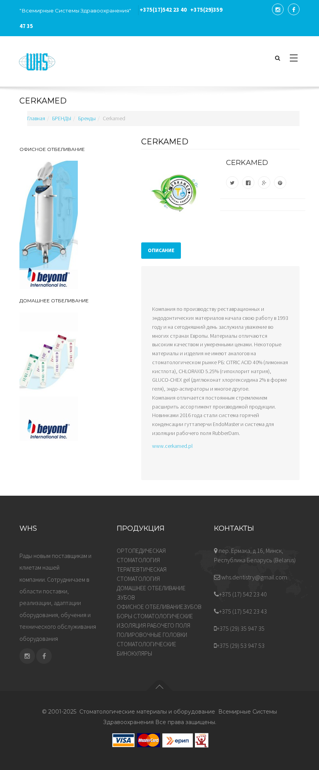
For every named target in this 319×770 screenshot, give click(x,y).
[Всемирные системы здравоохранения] (37, 61)
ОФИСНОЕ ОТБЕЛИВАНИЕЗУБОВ (159, 606)
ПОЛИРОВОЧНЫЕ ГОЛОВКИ (152, 634)
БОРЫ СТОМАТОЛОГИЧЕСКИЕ (155, 616)
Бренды (87, 118)
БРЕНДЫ (61, 118)
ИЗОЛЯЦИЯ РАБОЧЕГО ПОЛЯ (153, 625)
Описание (161, 250)
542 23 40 (163, 9)
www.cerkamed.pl (172, 445)
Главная (36, 118)
